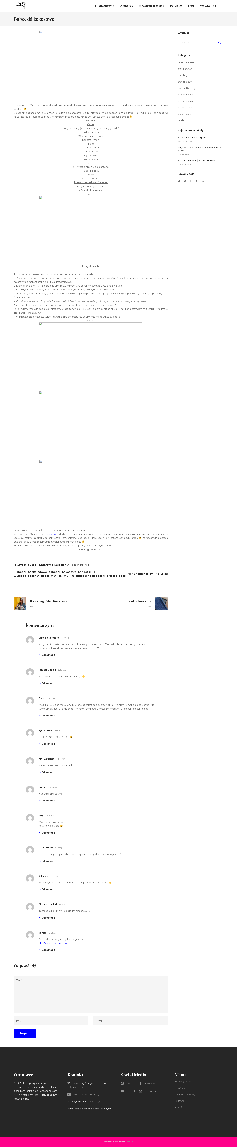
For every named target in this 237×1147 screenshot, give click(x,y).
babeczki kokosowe (62, 572)
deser (45, 575)
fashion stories (185, 101)
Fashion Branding (80, 564)
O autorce (180, 1088)
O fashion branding (185, 1094)
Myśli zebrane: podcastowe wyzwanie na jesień (200, 149)
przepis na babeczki (90, 575)
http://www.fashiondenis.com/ (54, 943)
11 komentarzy (142, 573)
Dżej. (41, 815)
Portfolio (179, 1101)
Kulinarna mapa (186, 107)
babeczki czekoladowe (31, 572)
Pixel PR (129, 1142)
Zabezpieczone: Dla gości (192, 137)
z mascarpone (116, 575)
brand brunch (185, 69)
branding (182, 75)
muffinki (56, 575)
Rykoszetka (45, 730)
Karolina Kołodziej (48, 637)
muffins (69, 575)
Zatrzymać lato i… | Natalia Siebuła (196, 160)
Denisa (42, 932)
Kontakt (179, 1107)
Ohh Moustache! (47, 904)
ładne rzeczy (184, 114)
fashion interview (186, 94)
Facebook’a (51, 534)
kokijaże (43, 876)
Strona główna (183, 1081)
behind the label (186, 62)
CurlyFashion (45, 847)
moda (181, 120)
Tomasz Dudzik (47, 670)
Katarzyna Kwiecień (53, 564)
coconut (34, 575)
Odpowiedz (48, 655)
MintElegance (46, 759)
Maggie (42, 787)
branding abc (185, 82)
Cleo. (41, 698)
